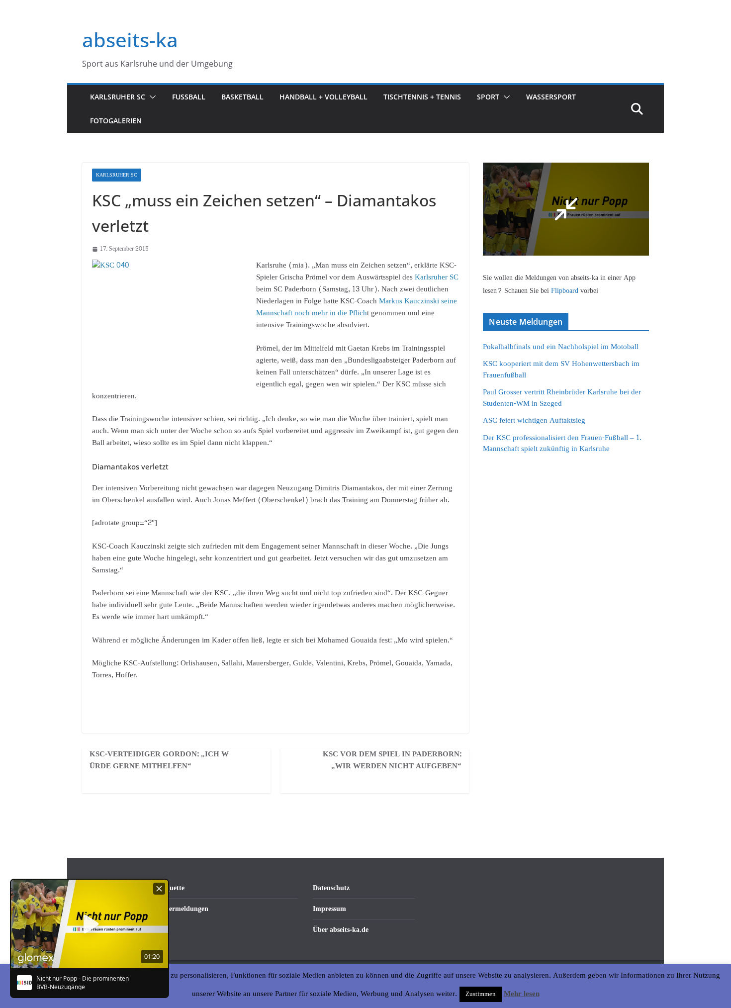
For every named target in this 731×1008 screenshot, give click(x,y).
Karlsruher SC (117, 96)
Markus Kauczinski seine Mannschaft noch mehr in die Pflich (356, 307)
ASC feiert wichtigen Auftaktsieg (534, 420)
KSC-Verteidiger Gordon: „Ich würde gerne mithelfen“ (159, 760)
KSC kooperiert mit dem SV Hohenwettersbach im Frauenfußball (561, 369)
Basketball (242, 96)
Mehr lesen (522, 994)
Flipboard (565, 290)
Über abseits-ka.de (340, 929)
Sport (488, 96)
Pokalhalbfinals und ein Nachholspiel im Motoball (561, 347)
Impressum (329, 909)
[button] (150, 97)
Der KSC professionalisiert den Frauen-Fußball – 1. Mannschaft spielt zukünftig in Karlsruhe (562, 443)
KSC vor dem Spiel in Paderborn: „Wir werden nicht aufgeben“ (392, 760)
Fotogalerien (116, 120)
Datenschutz (331, 888)
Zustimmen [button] (480, 994)
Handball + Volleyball (323, 96)
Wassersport (551, 96)
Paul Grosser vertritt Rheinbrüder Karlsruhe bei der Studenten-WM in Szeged (562, 397)
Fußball (188, 96)
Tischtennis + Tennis (422, 96)
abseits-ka (130, 39)
